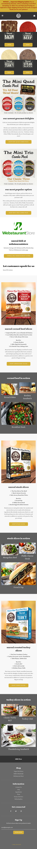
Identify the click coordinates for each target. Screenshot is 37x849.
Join (12, 431)
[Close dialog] (36, 415)
